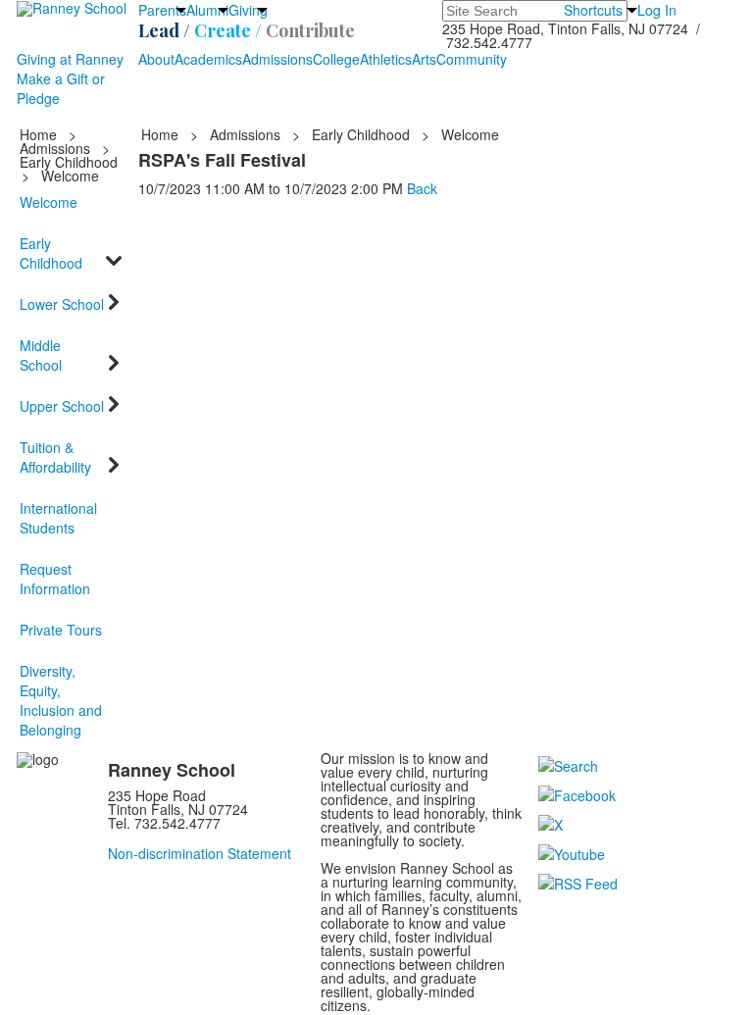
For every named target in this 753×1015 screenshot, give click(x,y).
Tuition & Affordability (55, 457)
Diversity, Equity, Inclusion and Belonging (61, 700)
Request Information (55, 578)
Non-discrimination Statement (199, 853)
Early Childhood (69, 162)
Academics (208, 59)
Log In (657, 10)
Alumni (207, 10)
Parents (162, 10)
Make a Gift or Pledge (61, 88)
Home (40, 134)
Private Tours (61, 629)
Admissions (277, 59)
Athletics (386, 59)
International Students (58, 517)
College (336, 59)
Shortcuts (593, 10)
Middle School (41, 355)
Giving (248, 10)
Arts (424, 59)
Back (422, 188)
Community (471, 59)
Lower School (62, 304)
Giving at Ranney (70, 59)
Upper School (62, 406)
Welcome (48, 202)
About (156, 59)
